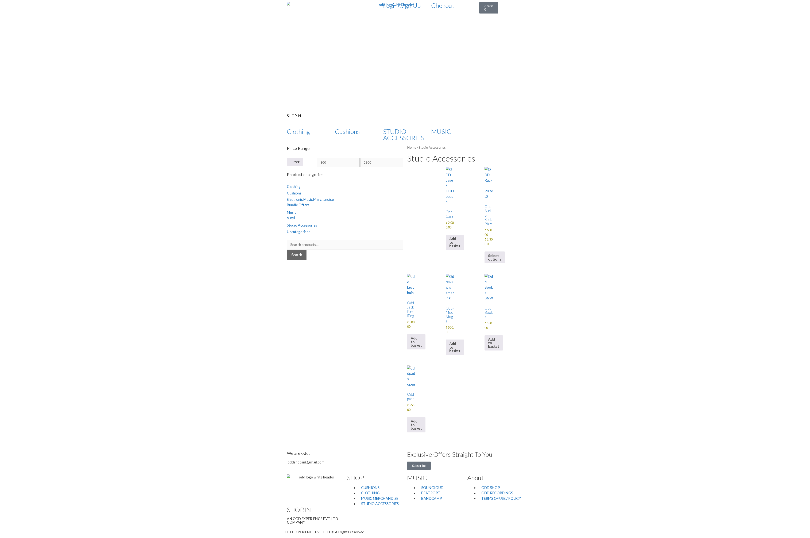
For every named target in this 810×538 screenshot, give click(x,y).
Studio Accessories (302, 225)
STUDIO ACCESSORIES (403, 134)
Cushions (347, 131)
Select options (494, 257)
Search (296, 255)
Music (291, 212)
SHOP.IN (294, 116)
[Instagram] (432, 531)
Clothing (298, 131)
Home (411, 147)
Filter (295, 162)
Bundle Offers (298, 205)
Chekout (442, 5)
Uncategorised (298, 232)
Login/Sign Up (402, 5)
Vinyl (291, 218)
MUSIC (441, 131)
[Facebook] (484, 133)
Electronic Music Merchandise (310, 199)
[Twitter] (495, 133)
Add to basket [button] (454, 242)
